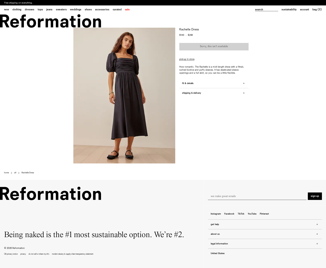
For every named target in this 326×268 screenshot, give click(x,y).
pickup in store (186, 59)
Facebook (229, 214)
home (6, 173)
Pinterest (264, 214)
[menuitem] (8, 9)
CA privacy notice (11, 254)
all (15, 173)
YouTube (252, 214)
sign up (315, 196)
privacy (23, 254)
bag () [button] (317, 9)
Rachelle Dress (28, 173)
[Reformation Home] (163, 21)
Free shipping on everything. (18, 4)
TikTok (241, 214)
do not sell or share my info (39, 254)
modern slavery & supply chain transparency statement (72, 254)
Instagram (216, 214)
